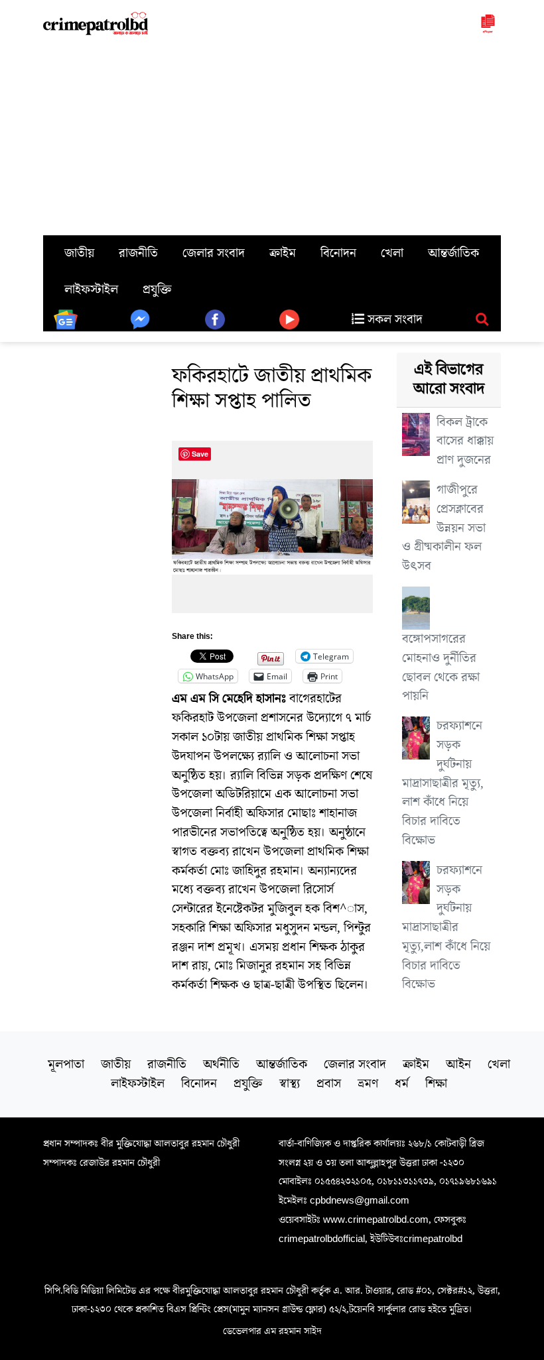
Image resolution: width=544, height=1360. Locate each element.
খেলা (392, 253)
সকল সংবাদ (393, 319)
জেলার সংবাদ (213, 253)
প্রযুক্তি (157, 289)
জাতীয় (79, 253)
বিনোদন (338, 253)
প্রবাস (328, 1083)
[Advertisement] (272, 136)
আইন (458, 1064)
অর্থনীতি (221, 1064)
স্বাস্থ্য (289, 1083)
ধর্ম (402, 1083)
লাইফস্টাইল (91, 289)
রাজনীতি (138, 253)
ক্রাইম (282, 253)
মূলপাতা (66, 1064)
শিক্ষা (436, 1083)
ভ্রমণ (368, 1083)
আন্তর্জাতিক (453, 253)
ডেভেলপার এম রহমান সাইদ (272, 1331)
